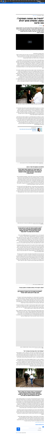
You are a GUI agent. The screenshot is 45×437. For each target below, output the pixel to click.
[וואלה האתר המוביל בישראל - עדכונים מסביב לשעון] (39, 1)
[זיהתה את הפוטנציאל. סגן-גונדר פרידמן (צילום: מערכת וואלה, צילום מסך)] (30, 274)
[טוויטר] (3, 2)
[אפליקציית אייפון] (4, 2)
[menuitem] (33, 1)
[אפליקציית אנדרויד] (5, 2)
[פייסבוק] (1, 2)
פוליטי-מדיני (26, 2)
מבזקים (37, 2)
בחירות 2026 (18, 2)
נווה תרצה (42, 422)
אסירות (36, 422)
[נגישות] (1, 1)
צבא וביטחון (34, 2)
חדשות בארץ (30, 2)
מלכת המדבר (39, 422)
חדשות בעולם (22, 2)
